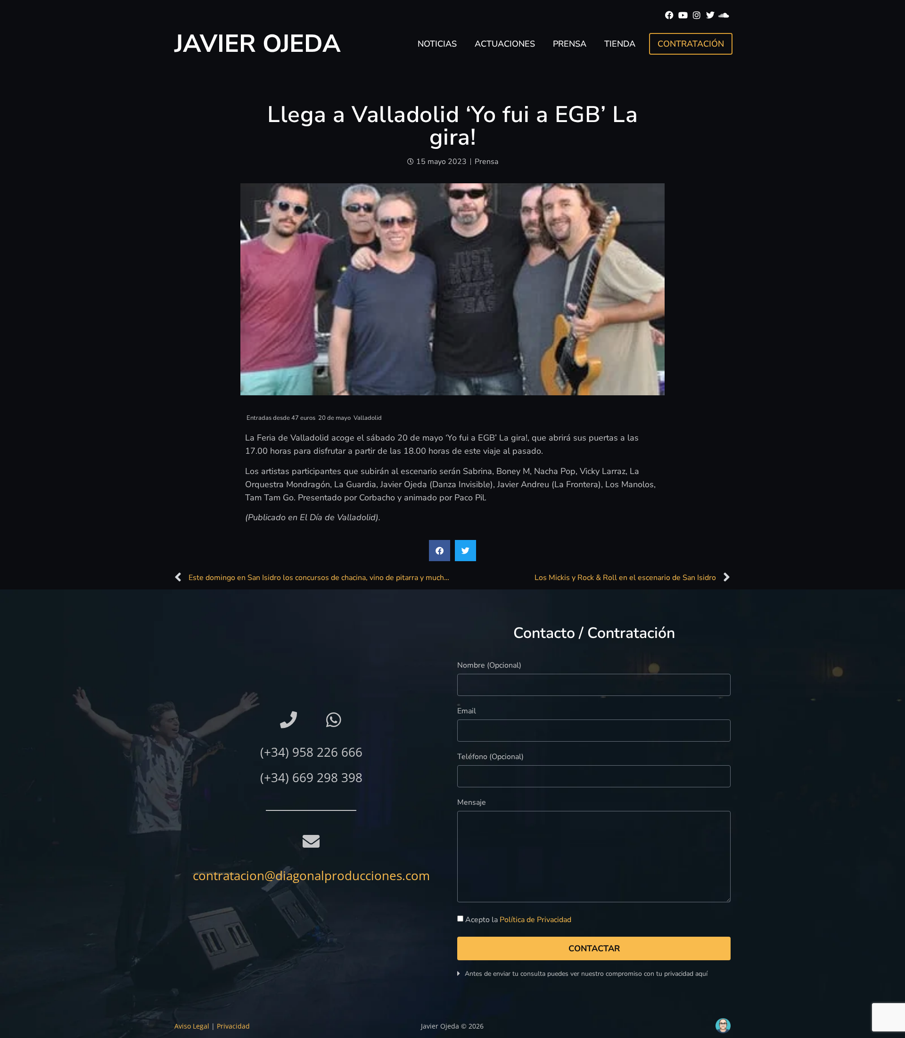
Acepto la (518, 920)
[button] (439, 550)
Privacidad (233, 1026)
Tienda (619, 43)
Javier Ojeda (257, 43)
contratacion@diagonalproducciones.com (311, 875)
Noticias (437, 43)
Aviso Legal (191, 1026)
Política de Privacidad (535, 920)
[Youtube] (683, 15)
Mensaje (471, 803)
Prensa (569, 43)
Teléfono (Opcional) (490, 757)
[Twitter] (710, 15)
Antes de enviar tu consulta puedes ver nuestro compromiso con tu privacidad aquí (586, 973)
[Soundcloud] (724, 15)
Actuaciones (505, 43)
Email (466, 711)
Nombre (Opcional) (489, 666)
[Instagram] (697, 15)
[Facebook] (669, 15)
